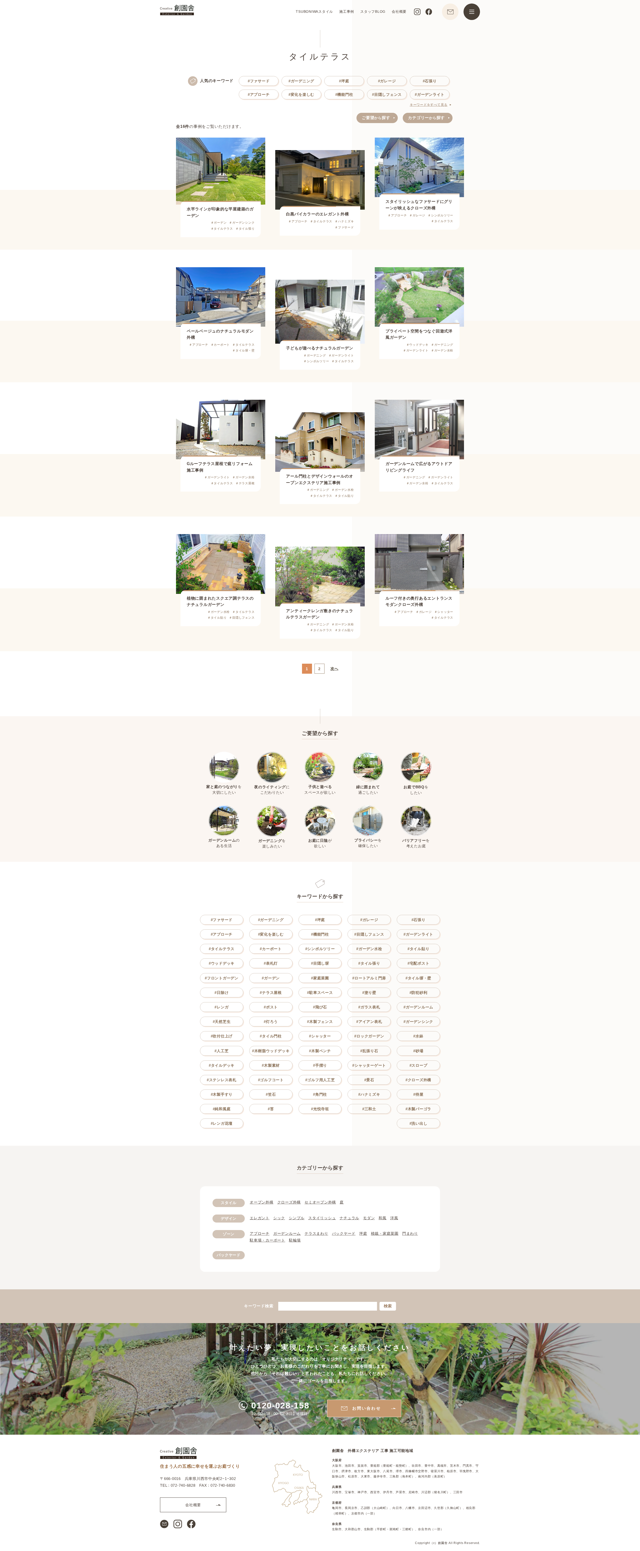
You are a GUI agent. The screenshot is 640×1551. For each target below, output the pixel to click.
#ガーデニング (301, 81)
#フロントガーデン (221, 978)
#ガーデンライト (429, 94)
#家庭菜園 (320, 978)
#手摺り (320, 1065)
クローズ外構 (289, 1202)
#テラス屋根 (271, 992)
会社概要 (399, 12)
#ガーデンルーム (418, 1007)
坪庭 (363, 1233)
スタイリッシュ (322, 1218)
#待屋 (418, 1094)
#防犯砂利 (419, 992)
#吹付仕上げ (222, 1036)
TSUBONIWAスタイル (314, 12)
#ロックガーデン (369, 1036)
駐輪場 (295, 1240)
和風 (382, 1218)
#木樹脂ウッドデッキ (271, 1051)
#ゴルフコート (271, 1080)
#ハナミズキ (369, 1094)
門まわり (410, 1233)
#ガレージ (387, 81)
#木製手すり (222, 1094)
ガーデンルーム (287, 1233)
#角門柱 (320, 1094)
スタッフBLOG (373, 12)
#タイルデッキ (221, 1065)
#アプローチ (259, 94)
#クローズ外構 (418, 1080)
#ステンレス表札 (221, 1080)
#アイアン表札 (369, 1021)
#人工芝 (221, 1051)
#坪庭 (344, 81)
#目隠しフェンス (387, 94)
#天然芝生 (222, 1021)
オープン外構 (262, 1202)
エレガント (260, 1218)
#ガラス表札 (369, 1007)
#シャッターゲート (369, 1065)
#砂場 (418, 1051)
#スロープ (419, 1065)
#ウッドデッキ (221, 963)
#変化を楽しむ (301, 94)
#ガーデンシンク (418, 1021)
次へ (334, 668)
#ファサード (259, 81)
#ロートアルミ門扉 (369, 978)
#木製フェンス (320, 1021)
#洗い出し (419, 1123)
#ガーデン (271, 978)
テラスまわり (316, 1233)
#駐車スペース (320, 992)
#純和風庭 (222, 1109)
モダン (369, 1218)
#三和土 (369, 1109)
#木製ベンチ (320, 1051)
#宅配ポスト (419, 963)
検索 (388, 1306)
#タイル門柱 (271, 1036)
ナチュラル (349, 1218)
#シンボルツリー (320, 949)
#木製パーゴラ (418, 1109)
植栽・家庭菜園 (384, 1233)
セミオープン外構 (320, 1202)
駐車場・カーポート (267, 1240)
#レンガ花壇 (222, 1123)
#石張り (430, 81)
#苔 (271, 1109)
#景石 (369, 1080)
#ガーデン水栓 (369, 949)
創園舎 (443, 1542)
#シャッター (320, 1036)
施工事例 (346, 12)
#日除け (221, 992)
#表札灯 (271, 963)
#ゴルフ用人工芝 (320, 1080)
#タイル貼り (419, 949)
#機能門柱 (344, 94)
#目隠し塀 (320, 963)
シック (279, 1218)
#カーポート (271, 949)
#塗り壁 (369, 992)
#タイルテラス (221, 949)
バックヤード (344, 1233)
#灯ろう (271, 1021)
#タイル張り (369, 963)
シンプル (296, 1218)
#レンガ (221, 1007)
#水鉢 (418, 1036)
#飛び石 (320, 1007)
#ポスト (271, 1007)
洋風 (394, 1218)
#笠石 (271, 1094)
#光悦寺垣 (320, 1109)
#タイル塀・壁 (418, 978)
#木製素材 (271, 1065)
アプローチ (260, 1233)
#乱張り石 (369, 1051)
